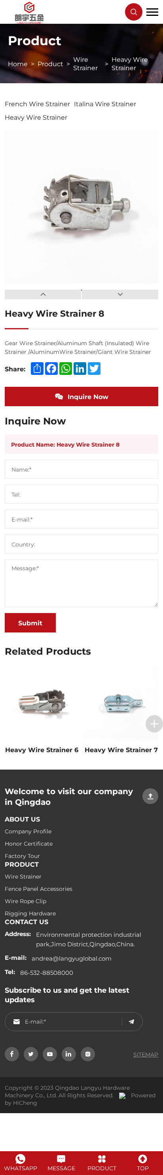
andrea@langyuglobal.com (72, 958)
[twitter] (31, 1054)
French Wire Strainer (37, 103)
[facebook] (12, 1054)
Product (50, 63)
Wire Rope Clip (25, 901)
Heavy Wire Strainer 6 (41, 749)
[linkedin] (69, 1054)
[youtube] (50, 1054)
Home (18, 63)
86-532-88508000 (46, 972)
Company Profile (28, 831)
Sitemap (145, 1054)
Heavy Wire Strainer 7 (121, 749)
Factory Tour (22, 856)
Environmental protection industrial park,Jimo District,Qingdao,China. (88, 939)
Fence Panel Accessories (38, 888)
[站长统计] (120, 1095)
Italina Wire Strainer (105, 103)
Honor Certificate (29, 843)
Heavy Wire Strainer (130, 63)
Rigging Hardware (30, 913)
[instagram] (88, 1054)
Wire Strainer (85, 63)
